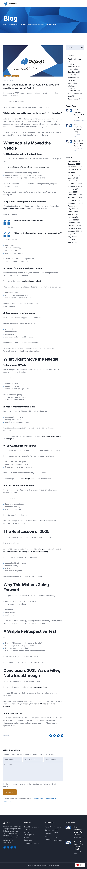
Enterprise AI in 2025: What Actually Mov (79, 143)
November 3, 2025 (8, 80)
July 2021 (71, 234)
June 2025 (72, 181)
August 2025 (72, 175)
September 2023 (74, 203)
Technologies (73, 99)
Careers (48, 839)
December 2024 (74, 183)
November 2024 (74, 186)
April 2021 (71, 239)
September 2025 (74, 172)
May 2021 (71, 237)
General (15, 76)
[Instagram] (62, 735)
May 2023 (71, 214)
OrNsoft (6, 735)
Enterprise (72, 77)
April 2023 (72, 217)
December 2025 (74, 164)
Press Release (73, 93)
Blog (46, 836)
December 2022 (74, 228)
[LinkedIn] (58, 735)
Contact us (56, 833)
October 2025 (73, 169)
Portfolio (48, 833)
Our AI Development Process (31, 828)
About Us (48, 827)
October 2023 (73, 200)
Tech (70, 96)
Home (5, 24)
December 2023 (74, 195)
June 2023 (72, 211)
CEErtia (70, 75)
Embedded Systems (31, 843)
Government (49, 830)
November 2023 (74, 197)
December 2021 (74, 231)
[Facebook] (50, 735)
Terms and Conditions (58, 839)
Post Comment (9, 792)
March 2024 (72, 192)
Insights (71, 83)
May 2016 (71, 242)
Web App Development (29, 833)
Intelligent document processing (72, 88)
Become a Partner (57, 828)
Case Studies (73, 72)
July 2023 (71, 209)
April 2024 (72, 189)
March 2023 (72, 220)
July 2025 (71, 178)
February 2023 (73, 223)
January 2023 (73, 225)
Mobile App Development (29, 839)
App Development (74, 59)
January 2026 (73, 161)
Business (8, 76)
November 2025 (74, 167)
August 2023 (72, 206)
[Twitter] (54, 735)
